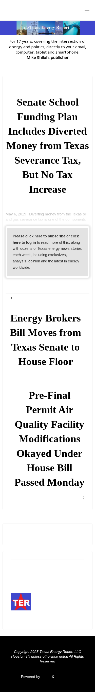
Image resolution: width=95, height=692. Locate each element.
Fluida (45, 677)
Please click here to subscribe (39, 236)
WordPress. (64, 677)
